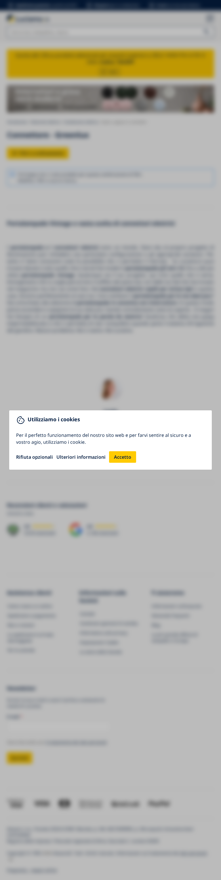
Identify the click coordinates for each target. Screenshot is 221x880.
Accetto (122, 457)
